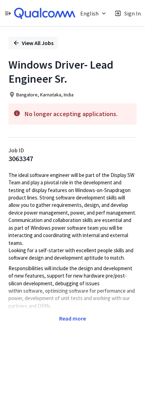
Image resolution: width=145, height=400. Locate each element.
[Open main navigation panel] (7, 13)
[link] (44, 13)
